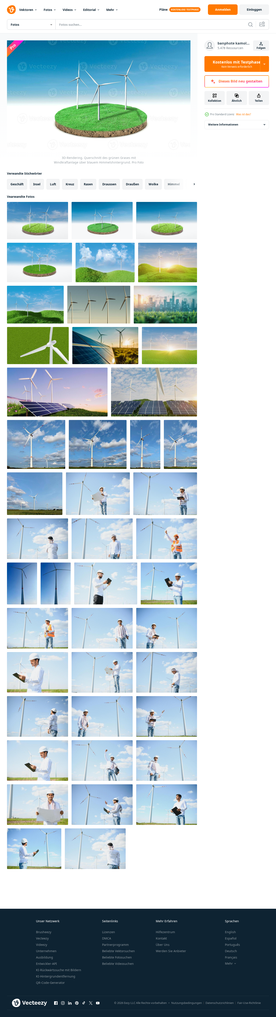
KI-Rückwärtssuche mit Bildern (58, 970)
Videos (68, 10)
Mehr (110, 10)
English (230, 932)
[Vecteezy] (11, 9)
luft (53, 184)
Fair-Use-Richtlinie (249, 1003)
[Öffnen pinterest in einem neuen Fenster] (77, 1003)
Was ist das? (243, 114)
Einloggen (254, 9)
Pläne (163, 9)
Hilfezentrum (165, 932)
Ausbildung (44, 957)
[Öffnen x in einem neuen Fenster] (91, 1003)
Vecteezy (42, 938)
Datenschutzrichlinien (220, 1003)
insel (36, 184)
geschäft (17, 184)
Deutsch (231, 951)
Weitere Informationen (223, 124)
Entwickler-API (46, 964)
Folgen (261, 48)
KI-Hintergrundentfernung (55, 976)
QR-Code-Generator (50, 983)
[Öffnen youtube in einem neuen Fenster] (97, 1003)
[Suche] (250, 24)
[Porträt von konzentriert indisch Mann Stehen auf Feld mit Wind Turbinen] (165, 493)
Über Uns (163, 945)
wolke (153, 184)
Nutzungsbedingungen (186, 1003)
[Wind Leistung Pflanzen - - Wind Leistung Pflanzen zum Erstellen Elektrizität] (36, 444)
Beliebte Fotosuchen (117, 957)
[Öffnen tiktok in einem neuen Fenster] (84, 1003)
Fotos (48, 10)
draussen (109, 184)
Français (231, 957)
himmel (174, 184)
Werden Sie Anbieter (171, 951)
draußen (132, 184)
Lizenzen (108, 932)
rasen (88, 184)
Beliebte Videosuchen (118, 964)
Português (232, 945)
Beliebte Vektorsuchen (118, 951)
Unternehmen (46, 951)
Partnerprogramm (115, 945)
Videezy (41, 945)
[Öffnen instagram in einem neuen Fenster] (63, 1003)
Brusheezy (43, 932)
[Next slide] (190, 184)
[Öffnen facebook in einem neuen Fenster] (56, 1003)
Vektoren (26, 10)
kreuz (70, 184)
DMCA (106, 938)
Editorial (89, 10)
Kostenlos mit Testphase (237, 64)
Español (231, 938)
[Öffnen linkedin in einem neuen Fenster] (70, 1003)
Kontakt (161, 938)
